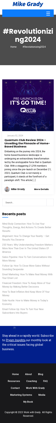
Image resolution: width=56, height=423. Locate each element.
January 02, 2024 (15, 135)
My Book (28, 401)
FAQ (45, 381)
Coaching (31, 381)
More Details (41, 189)
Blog (40, 374)
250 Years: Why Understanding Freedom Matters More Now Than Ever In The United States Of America (27, 248)
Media (41, 394)
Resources (14, 381)
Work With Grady (35, 388)
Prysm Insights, (16, 340)
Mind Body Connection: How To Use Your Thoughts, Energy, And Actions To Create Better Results (26, 227)
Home (13, 46)
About (28, 374)
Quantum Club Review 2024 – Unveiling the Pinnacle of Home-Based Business (27, 143)
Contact (15, 388)
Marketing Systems (21, 394)
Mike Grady (18, 189)
